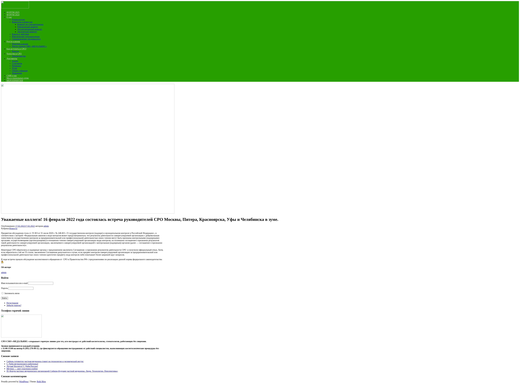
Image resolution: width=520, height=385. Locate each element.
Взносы (15, 51)
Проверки (16, 66)
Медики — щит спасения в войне (22, 369)
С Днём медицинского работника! (22, 364)
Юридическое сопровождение (26, 36)
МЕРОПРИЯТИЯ (14, 80)
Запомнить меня (11, 293)
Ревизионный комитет (27, 27)
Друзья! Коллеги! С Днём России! (22, 366)
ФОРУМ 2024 (12, 15)
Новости (13, 228)
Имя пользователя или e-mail (14, 283)
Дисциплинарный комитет (29, 29)
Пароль (4, 288)
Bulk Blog (41, 381)
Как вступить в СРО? (16, 49)
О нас (9, 17)
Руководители (18, 19)
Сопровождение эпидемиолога (26, 39)
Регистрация (12, 303)
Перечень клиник (20, 44)
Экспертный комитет (27, 32)
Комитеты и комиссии (22, 22)
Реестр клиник (13, 41)
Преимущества (19, 56)
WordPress (23, 381)
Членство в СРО (14, 54)
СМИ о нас (11, 75)
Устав (14, 68)
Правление (17, 73)
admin (46, 226)
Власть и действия (20, 34)
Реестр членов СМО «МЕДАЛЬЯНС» (29, 46)
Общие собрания (19, 71)
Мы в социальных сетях (17, 78)
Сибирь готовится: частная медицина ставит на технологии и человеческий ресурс (45, 361)
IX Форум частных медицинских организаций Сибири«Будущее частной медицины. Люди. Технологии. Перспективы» (62, 371)
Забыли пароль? (13, 305)
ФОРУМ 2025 (12, 12)
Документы (11, 58)
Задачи (15, 61)
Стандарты (17, 63)
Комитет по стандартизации (30, 24)
